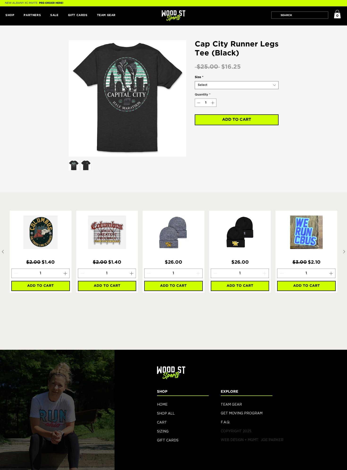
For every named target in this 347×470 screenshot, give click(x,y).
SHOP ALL (166, 413)
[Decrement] (198, 103)
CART (162, 422)
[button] (10, 15)
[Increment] (213, 103)
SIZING (163, 431)
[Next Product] (344, 251)
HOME (162, 404)
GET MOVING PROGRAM (241, 413)
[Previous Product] (3, 251)
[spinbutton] (205, 103)
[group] (173, 251)
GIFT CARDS (167, 440)
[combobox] (237, 85)
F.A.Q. (225, 422)
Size (199, 77)
